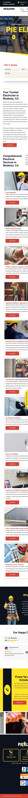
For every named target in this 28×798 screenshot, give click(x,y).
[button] (3, 652)
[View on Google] (6, 648)
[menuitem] (22, 9)
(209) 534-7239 (11, 757)
